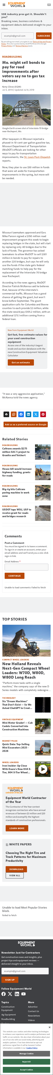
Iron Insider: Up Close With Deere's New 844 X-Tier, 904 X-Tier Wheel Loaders (16, 769)
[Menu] (4, 4)
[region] (26, 1049)
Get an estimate (21, 362)
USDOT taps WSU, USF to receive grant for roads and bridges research (16, 513)
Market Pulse (9, 741)
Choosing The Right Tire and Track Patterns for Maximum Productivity (26, 857)
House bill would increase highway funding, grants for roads (17, 472)
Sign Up (10, 979)
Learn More (16, 828)
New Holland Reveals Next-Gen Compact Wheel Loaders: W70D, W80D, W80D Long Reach (26, 670)
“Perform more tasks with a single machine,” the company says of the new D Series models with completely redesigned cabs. (26, 686)
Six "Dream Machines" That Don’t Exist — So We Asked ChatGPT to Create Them (16, 705)
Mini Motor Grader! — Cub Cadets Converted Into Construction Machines (17, 726)
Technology (9, 698)
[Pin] (43, 414)
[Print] (6, 414)
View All (14, 875)
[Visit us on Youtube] (23, 993)
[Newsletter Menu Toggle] (49, 4)
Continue (14, 575)
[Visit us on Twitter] (10, 993)
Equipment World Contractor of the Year (26, 800)
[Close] (49, 1027)
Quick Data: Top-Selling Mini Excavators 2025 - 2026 (15, 748)
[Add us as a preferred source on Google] (14, 414)
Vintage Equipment (12, 719)
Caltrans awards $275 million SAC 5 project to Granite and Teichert (16, 452)
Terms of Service (22, 46)
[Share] (21, 414)
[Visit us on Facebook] (3, 993)
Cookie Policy (31, 1048)
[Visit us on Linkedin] (17, 993)
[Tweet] (36, 414)
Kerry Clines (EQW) (11, 86)
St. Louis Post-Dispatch (37, 157)
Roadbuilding (12, 56)
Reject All (26, 1062)
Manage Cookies (27, 1053)
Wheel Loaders (10, 762)
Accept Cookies (26, 1070)
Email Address (12, 561)
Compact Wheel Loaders (15, 659)
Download (16, 869)
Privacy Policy (6, 46)
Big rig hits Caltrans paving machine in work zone (16, 493)
